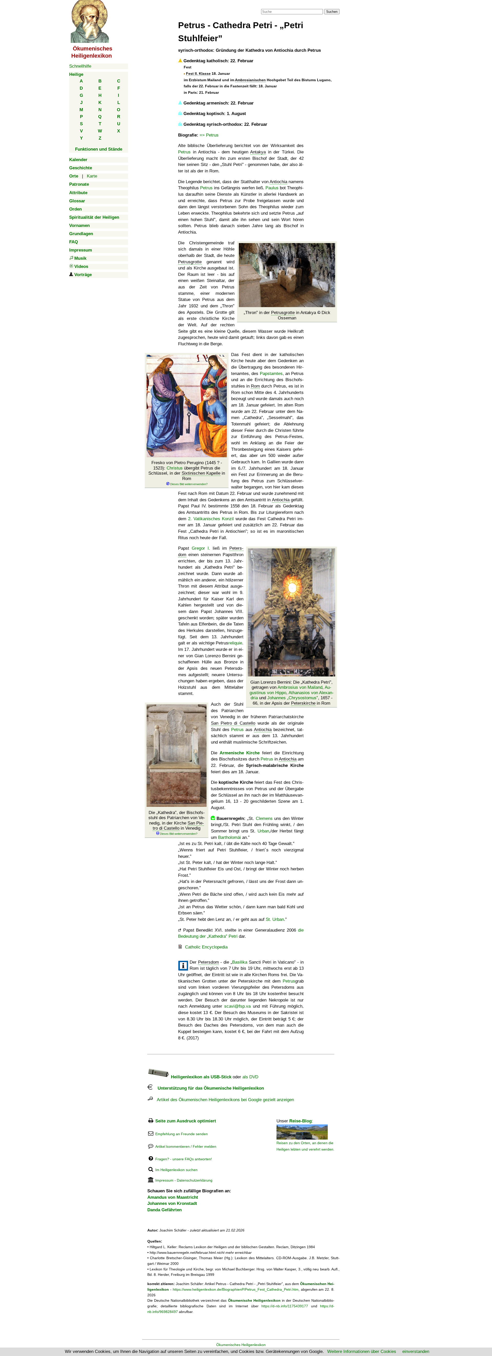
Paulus (272, 187)
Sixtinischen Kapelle (201, 473)
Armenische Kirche (240, 752)
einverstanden (415, 1351)
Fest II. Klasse (198, 73)
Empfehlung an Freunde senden (181, 1134)
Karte (92, 176)
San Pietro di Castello (178, 826)
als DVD (250, 1077)
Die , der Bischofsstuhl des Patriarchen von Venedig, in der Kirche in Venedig (176, 820)
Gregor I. (201, 548)
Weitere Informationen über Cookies (361, 1351)
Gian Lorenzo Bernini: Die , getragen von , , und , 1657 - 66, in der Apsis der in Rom (292, 693)
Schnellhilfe (80, 66)
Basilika (239, 962)
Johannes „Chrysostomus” (292, 697)
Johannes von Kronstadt (172, 1203)
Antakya (258, 152)
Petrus (184, 152)
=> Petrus (209, 135)
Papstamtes (271, 373)
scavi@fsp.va (237, 1006)
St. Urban (275, 919)
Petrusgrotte (283, 312)
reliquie (235, 643)
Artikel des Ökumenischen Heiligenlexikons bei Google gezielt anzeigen (223, 1099)
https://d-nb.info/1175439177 (284, 1306)
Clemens (264, 818)
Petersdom (208, 962)
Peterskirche (303, 703)
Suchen (331, 12)
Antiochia (278, 181)
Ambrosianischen (250, 80)
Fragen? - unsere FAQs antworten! (183, 1159)
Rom (255, 386)
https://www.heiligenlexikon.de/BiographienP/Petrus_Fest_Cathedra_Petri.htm (236, 1289)
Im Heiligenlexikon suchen (176, 1170)
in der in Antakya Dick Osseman (287, 315)
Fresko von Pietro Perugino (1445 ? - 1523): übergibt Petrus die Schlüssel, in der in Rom (186, 470)
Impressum (164, 1180)
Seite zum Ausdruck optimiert (185, 1121)
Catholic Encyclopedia (206, 947)
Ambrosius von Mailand (300, 687)
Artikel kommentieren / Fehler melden (185, 1146)
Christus (175, 468)
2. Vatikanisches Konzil (211, 518)
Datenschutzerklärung (194, 1180)
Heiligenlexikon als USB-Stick (200, 1077)
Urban (263, 831)
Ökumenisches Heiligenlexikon (241, 1345)
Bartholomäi (229, 837)
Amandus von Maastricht (172, 1197)
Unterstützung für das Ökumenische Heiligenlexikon (208, 1088)
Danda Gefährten (164, 1209)
